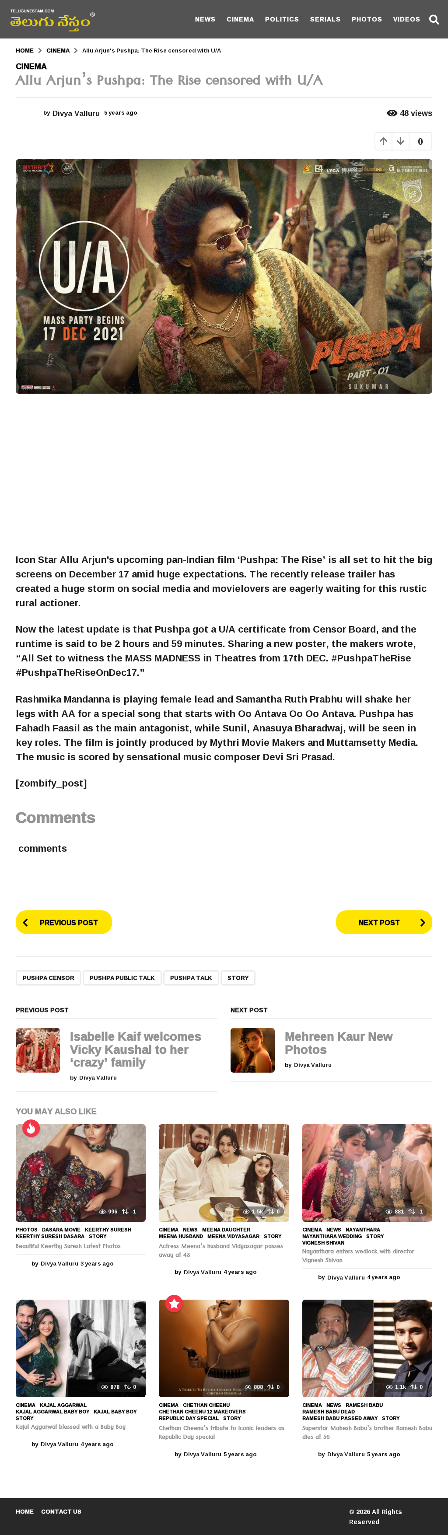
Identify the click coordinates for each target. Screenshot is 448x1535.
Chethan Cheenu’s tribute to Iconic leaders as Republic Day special (221, 1433)
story (238, 977)
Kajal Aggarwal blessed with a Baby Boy (71, 1428)
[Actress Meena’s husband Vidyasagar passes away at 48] (224, 1173)
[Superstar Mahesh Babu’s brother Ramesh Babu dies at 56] (367, 1348)
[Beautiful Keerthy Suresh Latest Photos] (81, 1173)
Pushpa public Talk (122, 977)
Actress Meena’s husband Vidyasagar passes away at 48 (221, 1251)
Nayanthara (363, 1229)
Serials (325, 19)
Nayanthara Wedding (332, 1236)
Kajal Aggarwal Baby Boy (52, 1411)
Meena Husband (181, 1236)
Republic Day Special (189, 1418)
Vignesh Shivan (323, 1242)
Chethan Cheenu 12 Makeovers (202, 1411)
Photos (367, 19)
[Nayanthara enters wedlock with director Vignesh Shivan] (367, 1173)
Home (25, 1511)
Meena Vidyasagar (233, 1236)
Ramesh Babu (364, 1405)
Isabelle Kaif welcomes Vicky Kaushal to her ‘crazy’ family (135, 1049)
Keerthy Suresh (108, 1229)
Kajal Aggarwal (63, 1405)
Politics (282, 19)
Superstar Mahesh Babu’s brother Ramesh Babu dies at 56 (367, 1433)
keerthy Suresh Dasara (50, 1236)
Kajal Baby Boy (115, 1411)
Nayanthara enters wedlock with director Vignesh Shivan (358, 1256)
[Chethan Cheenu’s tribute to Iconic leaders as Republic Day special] (224, 1348)
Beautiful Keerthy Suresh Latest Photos (68, 1247)
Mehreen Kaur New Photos (338, 1042)
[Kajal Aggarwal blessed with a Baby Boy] (81, 1348)
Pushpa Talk (191, 977)
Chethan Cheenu (206, 1405)
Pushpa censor (48, 977)
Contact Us (61, 1511)
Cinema (240, 19)
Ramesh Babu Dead (328, 1411)
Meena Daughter (226, 1229)
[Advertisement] (224, 473)
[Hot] (31, 1128)
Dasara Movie (61, 1229)
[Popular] (174, 1303)
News (205, 19)
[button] (434, 19)
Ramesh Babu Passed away (340, 1418)
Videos (406, 19)
